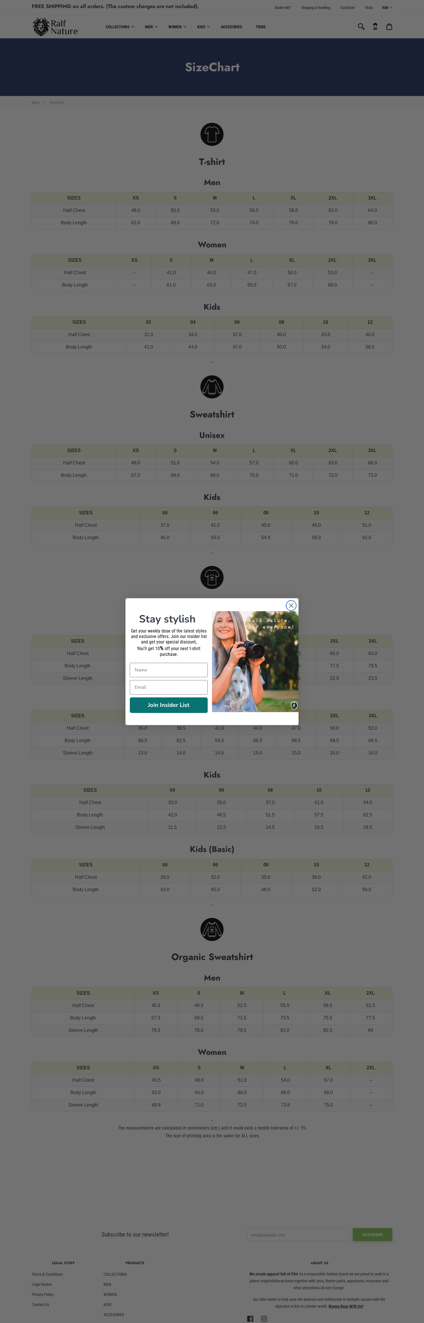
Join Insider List (169, 705)
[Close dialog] (291, 606)
